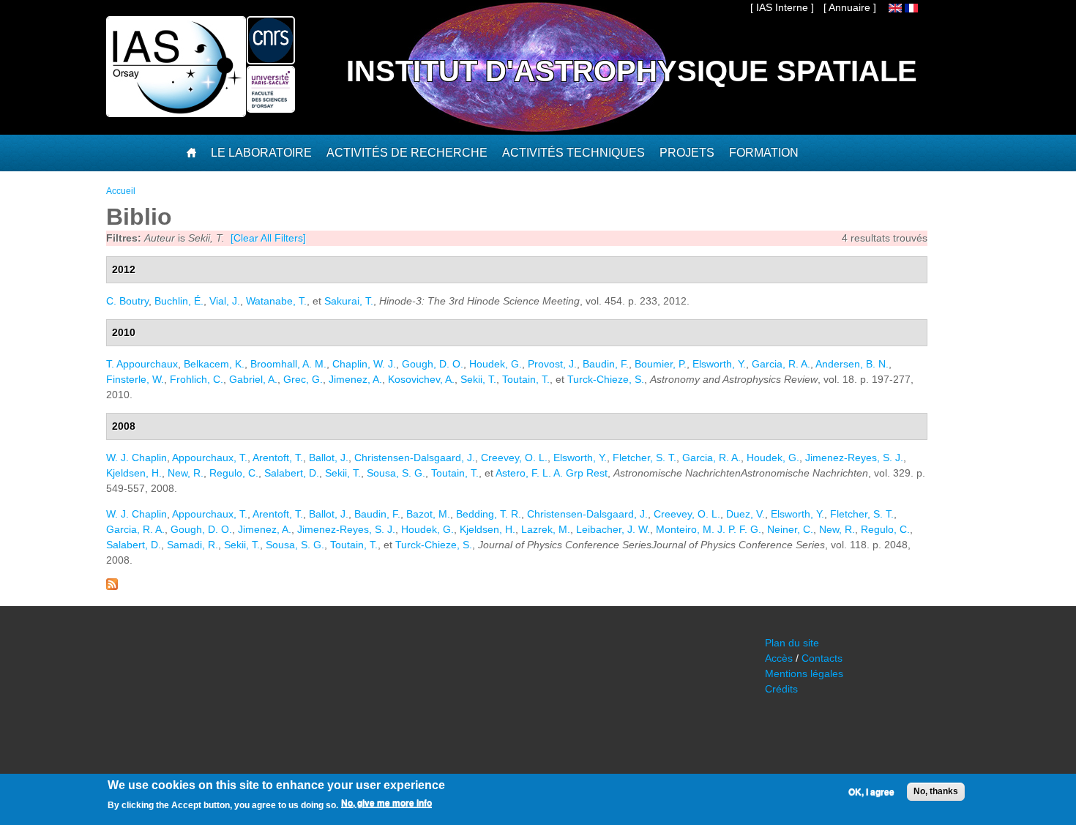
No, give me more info (386, 804)
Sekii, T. (478, 379)
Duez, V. (745, 514)
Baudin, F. (606, 364)
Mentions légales (804, 673)
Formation (764, 152)
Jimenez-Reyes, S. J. (854, 457)
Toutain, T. (526, 379)
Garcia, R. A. (781, 364)
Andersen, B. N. (852, 364)
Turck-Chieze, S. (605, 379)
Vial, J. (224, 301)
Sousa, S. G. (396, 473)
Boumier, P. (661, 364)
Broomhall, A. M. (288, 364)
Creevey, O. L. (514, 457)
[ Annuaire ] (849, 7)
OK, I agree (871, 792)
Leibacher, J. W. (613, 529)
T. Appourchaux (142, 364)
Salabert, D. (291, 473)
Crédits (781, 689)
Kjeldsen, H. (134, 473)
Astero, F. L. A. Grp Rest (552, 473)
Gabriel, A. (253, 379)
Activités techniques (573, 152)
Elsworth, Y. (719, 364)
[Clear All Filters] (268, 238)
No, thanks (936, 791)
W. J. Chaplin (136, 457)
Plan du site (792, 643)
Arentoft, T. (278, 457)
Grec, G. (303, 379)
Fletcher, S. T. (644, 457)
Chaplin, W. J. (364, 364)
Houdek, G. (495, 364)
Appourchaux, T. (209, 457)
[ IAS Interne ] (782, 7)
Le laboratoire (261, 152)
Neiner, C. (790, 529)
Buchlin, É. (178, 301)
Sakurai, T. (348, 301)
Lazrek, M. (545, 529)
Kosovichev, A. (421, 379)
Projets (687, 152)
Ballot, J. (328, 457)
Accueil (120, 191)
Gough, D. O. (432, 364)
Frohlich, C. (196, 379)
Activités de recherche (406, 152)
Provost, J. (552, 364)
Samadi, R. (192, 544)
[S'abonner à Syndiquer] (112, 586)
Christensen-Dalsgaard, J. (414, 457)
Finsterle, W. (135, 379)
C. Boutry (127, 301)
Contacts (822, 658)
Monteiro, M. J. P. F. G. (708, 529)
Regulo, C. (233, 473)
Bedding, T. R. (488, 514)
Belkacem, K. (214, 364)
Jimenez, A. (355, 379)
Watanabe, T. (276, 301)
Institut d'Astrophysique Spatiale (631, 71)
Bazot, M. (428, 514)
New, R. (185, 473)
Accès (779, 658)
